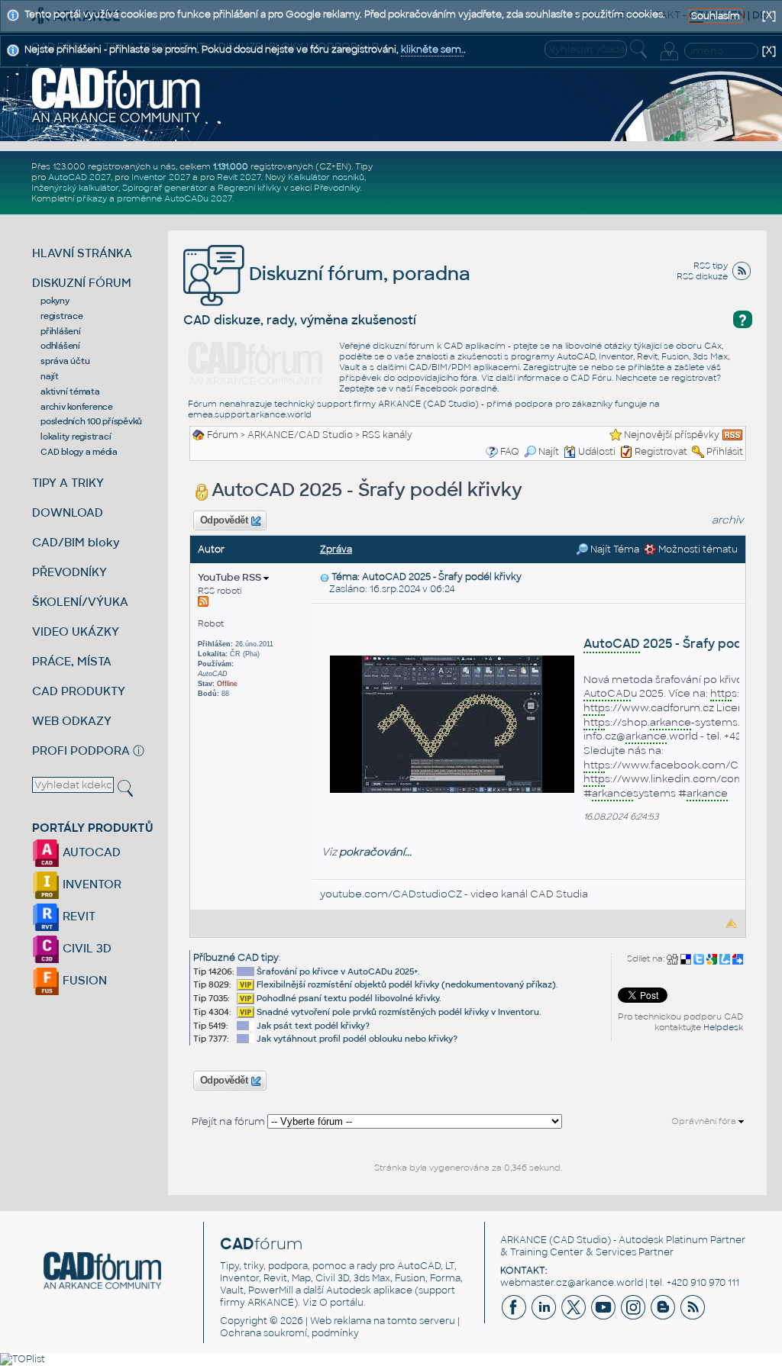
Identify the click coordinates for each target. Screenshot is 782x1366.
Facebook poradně (456, 388)
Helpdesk (723, 1027)
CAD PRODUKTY (78, 691)
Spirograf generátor (165, 187)
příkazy (91, 198)
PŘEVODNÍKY (69, 572)
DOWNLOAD (67, 512)
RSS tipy (710, 265)
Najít (548, 452)
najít (49, 376)
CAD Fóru (591, 377)
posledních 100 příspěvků (91, 421)
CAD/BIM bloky (76, 542)
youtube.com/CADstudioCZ (391, 894)
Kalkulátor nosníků (326, 177)
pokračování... (375, 852)
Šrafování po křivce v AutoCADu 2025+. (338, 971)
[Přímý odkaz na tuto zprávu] (324, 577)
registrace (61, 316)
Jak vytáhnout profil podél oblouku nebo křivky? (357, 1038)
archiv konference (76, 406)
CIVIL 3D (85, 948)
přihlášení (60, 331)
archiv (728, 520)
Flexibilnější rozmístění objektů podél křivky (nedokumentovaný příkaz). (407, 984)
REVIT (77, 916)
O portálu (341, 1303)
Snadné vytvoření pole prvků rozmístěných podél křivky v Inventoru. (399, 1012)
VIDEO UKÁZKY (75, 631)
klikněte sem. (432, 49)
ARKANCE (523, 1240)
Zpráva (336, 549)
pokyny (54, 300)
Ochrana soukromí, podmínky (289, 1333)
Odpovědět (223, 520)
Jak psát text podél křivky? (313, 1025)
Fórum (222, 435)
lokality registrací (75, 436)
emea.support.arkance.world (250, 414)
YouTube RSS (230, 577)
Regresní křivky (249, 187)
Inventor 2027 (160, 177)
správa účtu (64, 361)
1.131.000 (230, 166)
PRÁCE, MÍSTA (71, 661)
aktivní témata (70, 391)
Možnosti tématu (697, 549)
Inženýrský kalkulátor (74, 187)
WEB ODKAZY (71, 721)
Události (597, 452)
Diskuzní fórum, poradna (357, 273)
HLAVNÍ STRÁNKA (82, 253)
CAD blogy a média (79, 451)
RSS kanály (387, 435)
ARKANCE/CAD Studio (300, 435)
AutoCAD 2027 (79, 177)
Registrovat (661, 452)
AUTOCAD (90, 852)
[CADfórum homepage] (116, 95)
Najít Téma (613, 549)
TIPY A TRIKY (68, 482)
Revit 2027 (239, 177)
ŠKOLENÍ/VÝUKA (80, 601)
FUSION (83, 980)
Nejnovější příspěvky (671, 435)
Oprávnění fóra (704, 1121)
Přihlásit (724, 452)
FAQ (509, 452)
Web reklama (340, 1321)
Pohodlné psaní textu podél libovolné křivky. (349, 998)
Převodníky (337, 187)
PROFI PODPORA (81, 750)
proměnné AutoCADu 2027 (174, 198)
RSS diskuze (702, 276)
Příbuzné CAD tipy (236, 958)
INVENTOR (90, 884)
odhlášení (60, 345)
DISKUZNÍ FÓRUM (81, 282)
